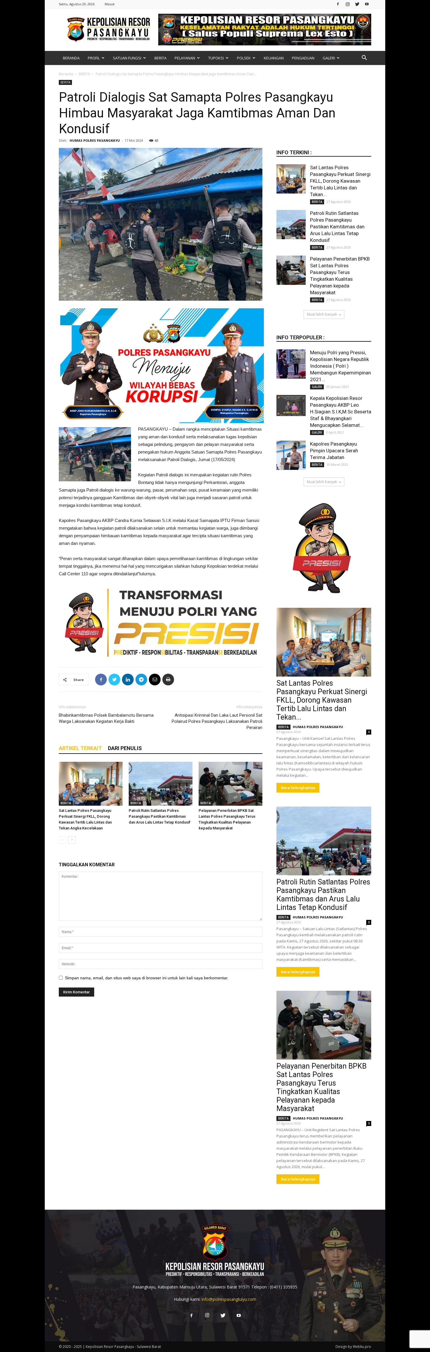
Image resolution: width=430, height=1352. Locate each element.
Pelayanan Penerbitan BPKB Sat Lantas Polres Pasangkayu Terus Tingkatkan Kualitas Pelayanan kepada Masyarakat (321, 1087)
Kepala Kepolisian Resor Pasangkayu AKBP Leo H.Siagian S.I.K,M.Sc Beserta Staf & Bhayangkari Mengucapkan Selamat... (340, 411)
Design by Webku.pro (353, 1346)
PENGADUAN (303, 58)
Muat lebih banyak (322, 314)
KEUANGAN (274, 58)
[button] (364, 58)
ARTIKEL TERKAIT (80, 748)
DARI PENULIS (125, 748)
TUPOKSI (216, 58)
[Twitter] (357, 4)
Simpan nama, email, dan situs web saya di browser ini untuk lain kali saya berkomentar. (146, 978)
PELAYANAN (185, 58)
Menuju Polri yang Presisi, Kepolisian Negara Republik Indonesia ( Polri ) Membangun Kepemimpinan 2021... (340, 366)
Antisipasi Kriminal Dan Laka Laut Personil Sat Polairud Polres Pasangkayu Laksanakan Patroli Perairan (217, 721)
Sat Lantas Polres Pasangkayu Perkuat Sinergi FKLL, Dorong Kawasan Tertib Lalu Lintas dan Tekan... (340, 181)
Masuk (110, 4)
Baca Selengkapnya (298, 787)
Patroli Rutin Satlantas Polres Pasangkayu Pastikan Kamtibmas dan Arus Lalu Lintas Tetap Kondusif (159, 816)
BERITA (160, 58)
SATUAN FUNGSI (127, 58)
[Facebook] (337, 4)
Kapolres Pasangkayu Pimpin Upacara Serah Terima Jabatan (334, 450)
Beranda (66, 73)
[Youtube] (366, 4)
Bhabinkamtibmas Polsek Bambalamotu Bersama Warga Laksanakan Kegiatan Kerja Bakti (106, 718)
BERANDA (71, 58)
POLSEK (244, 58)
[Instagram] (347, 4)
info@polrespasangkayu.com (229, 1299)
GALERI (329, 58)
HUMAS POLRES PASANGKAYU (95, 140)
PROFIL (94, 58)
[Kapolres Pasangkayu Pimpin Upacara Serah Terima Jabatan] (291, 455)
